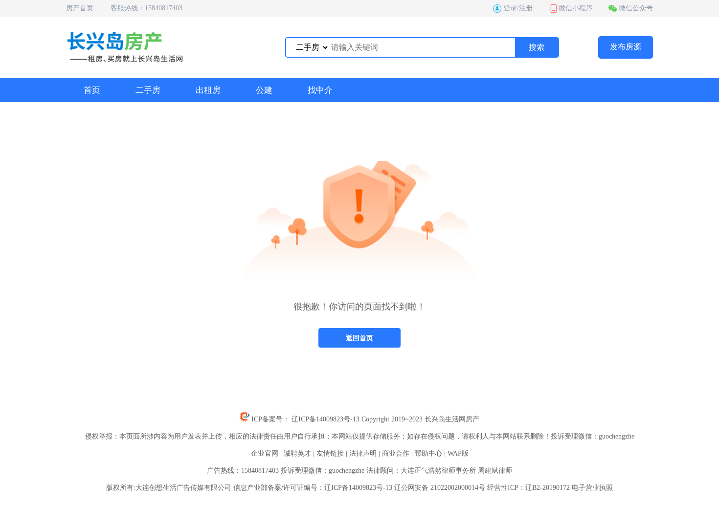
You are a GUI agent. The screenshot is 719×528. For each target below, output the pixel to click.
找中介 (320, 90)
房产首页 (79, 8)
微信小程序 (576, 8)
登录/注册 (518, 8)
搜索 (536, 47)
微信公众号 (636, 8)
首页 (92, 90)
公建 (264, 90)
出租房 (208, 90)
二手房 (147, 90)
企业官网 (264, 453)
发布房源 (625, 47)
